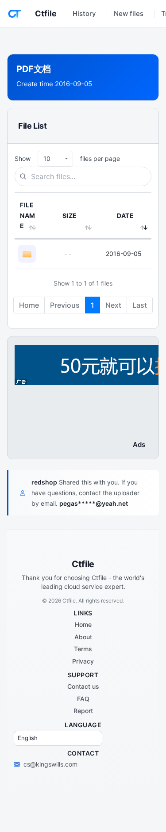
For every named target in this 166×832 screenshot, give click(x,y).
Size (69, 215)
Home (83, 624)
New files (128, 13)
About (83, 637)
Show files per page (67, 158)
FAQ (83, 698)
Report (83, 710)
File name (27, 215)
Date (125, 215)
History (84, 13)
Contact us (83, 686)
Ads (139, 444)
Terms (83, 649)
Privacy (83, 661)
